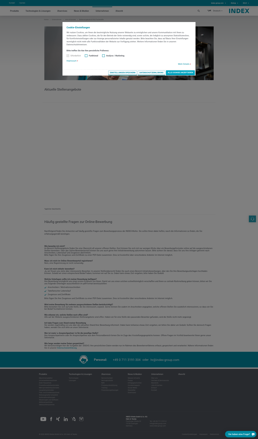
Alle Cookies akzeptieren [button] (180, 72)
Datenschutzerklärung (151, 73)
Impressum (72, 61)
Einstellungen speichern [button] (122, 73)
